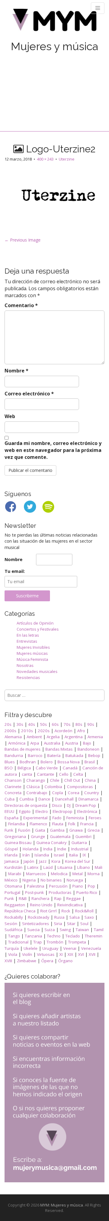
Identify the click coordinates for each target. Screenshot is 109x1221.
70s (67, 724)
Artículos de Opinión (35, 623)
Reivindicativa (70, 905)
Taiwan (82, 929)
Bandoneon (88, 749)
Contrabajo (36, 792)
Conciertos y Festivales (38, 629)
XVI (81, 954)
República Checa (20, 911)
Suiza (50, 929)
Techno (54, 936)
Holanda (30, 849)
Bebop (94, 755)
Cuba (10, 799)
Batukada (74, 755)
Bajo (87, 743)
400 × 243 (45, 159)
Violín (27, 954)
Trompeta (77, 942)
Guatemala (60, 836)
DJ (69, 805)
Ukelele (31, 948)
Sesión (11, 923)
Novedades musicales (37, 671)
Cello (63, 774)
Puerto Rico (86, 892)
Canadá (70, 768)
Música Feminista (32, 659)
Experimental (35, 817)
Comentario (21, 305)
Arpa (34, 743)
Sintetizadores (35, 923)
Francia (87, 823)
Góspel (11, 849)
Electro (41, 811)
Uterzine (66, 159)
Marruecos (36, 873)
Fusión (24, 830)
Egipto (25, 811)
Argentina (73, 736)
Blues (10, 762)
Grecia (94, 830)
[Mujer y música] (54, 22)
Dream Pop (85, 805)
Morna (94, 873)
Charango (35, 780)
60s (55, 724)
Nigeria (29, 880)
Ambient (34, 736)
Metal (77, 873)
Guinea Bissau (18, 842)
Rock (65, 911)
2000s (10, 730)
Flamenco (38, 823)
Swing (65, 929)
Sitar (71, 923)
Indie (61, 849)
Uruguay (50, 948)
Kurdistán (13, 867)
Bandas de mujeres (23, 749)
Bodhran (28, 762)
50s (43, 724)
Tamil (99, 929)
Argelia (53, 736)
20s (8, 724)
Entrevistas (27, 641)
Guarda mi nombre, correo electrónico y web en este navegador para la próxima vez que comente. (53, 450)
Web (10, 416)
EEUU (9, 811)
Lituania (65, 867)
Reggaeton (15, 905)
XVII (92, 954)
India (47, 849)
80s (78, 724)
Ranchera (40, 898)
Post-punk (34, 892)
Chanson (13, 780)
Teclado (72, 936)
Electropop (62, 811)
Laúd (48, 867)
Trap (37, 942)
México (11, 880)
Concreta (13, 792)
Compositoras (80, 786)
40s (31, 724)
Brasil (89, 762)
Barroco (35, 755)
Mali (98, 867)
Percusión (58, 886)
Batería (54, 755)
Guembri (83, 836)
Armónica (16, 743)
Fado (56, 817)
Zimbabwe (26, 960)
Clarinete (13, 786)
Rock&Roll (84, 911)
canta (27, 774)
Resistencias (28, 677)
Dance (44, 799)
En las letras (28, 635)
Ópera (47, 960)
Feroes (95, 817)
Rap (57, 898)
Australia (52, 743)
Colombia (53, 786)
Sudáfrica (13, 929)
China (90, 780)
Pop (91, 886)
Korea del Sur (77, 861)
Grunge (38, 836)
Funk (9, 830)
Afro (81, 730)
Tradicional (18, 942)
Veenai (69, 948)
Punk (9, 898)
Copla (57, 792)
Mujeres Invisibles (33, 647)
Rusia (59, 917)
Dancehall (64, 799)
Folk (71, 823)
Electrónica (87, 811)
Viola (12, 954)
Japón (29, 861)
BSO (9, 768)
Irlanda (11, 855)
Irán (26, 855)
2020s (44, 730)
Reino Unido (41, 905)
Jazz (43, 861)
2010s (27, 730)
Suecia (33, 929)
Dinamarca (88, 799)
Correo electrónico (29, 393)
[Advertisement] (54, 85)
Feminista (75, 817)
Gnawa (76, 830)
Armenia (95, 736)
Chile (54, 780)
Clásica (33, 786)
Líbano (83, 867)
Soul (84, 923)
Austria (71, 743)
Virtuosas (45, 954)
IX (84, 855)
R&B (23, 898)
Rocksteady (38, 917)
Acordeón (63, 730)
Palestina (35, 886)
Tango (14, 936)
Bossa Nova (69, 762)
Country (91, 792)
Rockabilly (14, 917)
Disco (57, 805)
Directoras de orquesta (26, 805)
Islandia (42, 855)
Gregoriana (15, 836)
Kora (55, 861)
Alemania (13, 736)
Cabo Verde (47, 768)
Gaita (40, 830)
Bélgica (24, 768)
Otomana (13, 886)
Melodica (59, 873)
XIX (70, 954)
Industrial (79, 849)
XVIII (8, 960)
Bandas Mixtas (59, 749)
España (11, 817)
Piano (77, 886)
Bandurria (14, 755)
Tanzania (33, 936)
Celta (78, 774)
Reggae (73, 898)
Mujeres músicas (32, 653)
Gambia (57, 830)
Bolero (47, 762)
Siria (58, 923)
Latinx (32, 867)
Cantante (45, 774)
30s (19, 724)
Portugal (12, 892)
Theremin (93, 936)
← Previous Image (23, 240)
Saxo (89, 917)
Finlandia (16, 823)
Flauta (57, 823)
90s (90, 724)
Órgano (65, 960)
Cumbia (26, 799)
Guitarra (79, 842)
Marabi (14, 873)
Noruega (75, 880)
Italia (73, 855)
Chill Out (72, 780)
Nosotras (25, 665)
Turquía (12, 948)
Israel (59, 855)
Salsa (74, 917)
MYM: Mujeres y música (61, 1205)
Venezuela (91, 948)
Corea (73, 792)
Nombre (16, 370)
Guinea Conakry (51, 842)
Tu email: (15, 571)
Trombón (55, 942)
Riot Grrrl (48, 911)
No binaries (51, 880)
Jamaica (12, 861)
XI (61, 954)
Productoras (60, 892)
